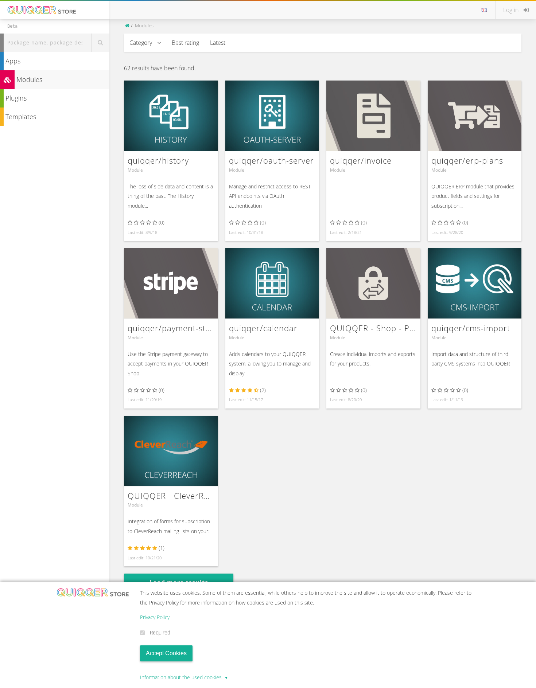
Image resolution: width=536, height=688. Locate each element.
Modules (28, 79)
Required (160, 632)
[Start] (128, 25)
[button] (516, 10)
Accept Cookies (166, 653)
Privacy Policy (155, 617)
